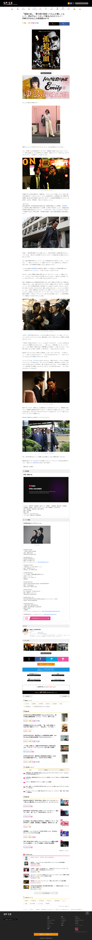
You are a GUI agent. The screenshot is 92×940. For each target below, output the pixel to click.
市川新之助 (41, 900)
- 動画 (62, 916)
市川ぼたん (49, 900)
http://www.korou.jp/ (34, 513)
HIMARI (47, 903)
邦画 (61, 703)
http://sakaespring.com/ (43, 562)
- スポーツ (49, 926)
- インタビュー (63, 920)
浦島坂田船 (57, 900)
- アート (48, 925)
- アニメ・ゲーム (50, 923)
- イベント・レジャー (51, 920)
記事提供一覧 (77, 918)
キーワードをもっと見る (63, 906)
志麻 (26, 903)
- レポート (63, 921)
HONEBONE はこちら (39, 618)
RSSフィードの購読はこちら (46, 664)
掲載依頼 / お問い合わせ (79, 920)
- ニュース (63, 918)
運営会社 (76, 916)
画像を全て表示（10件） (46, 73)
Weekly (46, 770)
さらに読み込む (46, 893)
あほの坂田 (32, 903)
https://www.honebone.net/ (50, 614)
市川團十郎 (33, 900)
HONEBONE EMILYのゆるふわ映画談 (42, 706)
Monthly (61, 770)
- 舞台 (48, 918)
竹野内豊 (33, 268)
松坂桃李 (64, 206)
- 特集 (62, 925)
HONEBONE (28, 706)
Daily (30, 770)
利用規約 (76, 923)
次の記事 (64, 696)
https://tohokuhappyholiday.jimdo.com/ (51, 611)
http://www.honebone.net (42, 633)
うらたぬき (40, 903)
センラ (64, 900)
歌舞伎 (26, 900)
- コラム (62, 923)
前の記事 (27, 696)
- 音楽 (48, 916)
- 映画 (48, 928)
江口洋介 (35, 360)
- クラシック (49, 921)
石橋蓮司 (29, 417)
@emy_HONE (40, 632)
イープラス (25, 909)
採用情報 (76, 921)
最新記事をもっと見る (63, 850)
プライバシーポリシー (79, 925)
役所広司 (54, 207)
